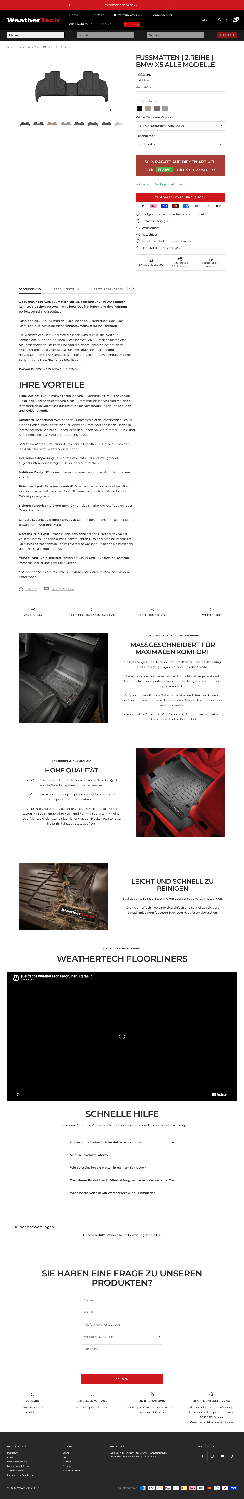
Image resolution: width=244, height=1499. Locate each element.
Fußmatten (96, 15)
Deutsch (204, 20)
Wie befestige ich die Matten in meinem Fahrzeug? (108, 1167)
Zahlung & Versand (16, 1470)
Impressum (12, 1453)
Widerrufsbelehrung (17, 1462)
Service (106, 23)
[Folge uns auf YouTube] (222, 1456)
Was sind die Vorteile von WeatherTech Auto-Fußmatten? (112, 1193)
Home (73, 15)
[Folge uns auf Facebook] (202, 1456)
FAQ (65, 1457)
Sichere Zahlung (62, 589)
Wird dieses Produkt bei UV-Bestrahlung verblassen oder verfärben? (120, 1180)
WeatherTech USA (72, 1470)
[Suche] (219, 20)
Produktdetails (66, 289)
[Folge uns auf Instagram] (212, 1456)
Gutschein (131, 24)
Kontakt (67, 1462)
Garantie (31, 589)
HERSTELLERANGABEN (107, 289)
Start (10, 47)
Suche (66, 1453)
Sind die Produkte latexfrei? (90, 1155)
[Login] (227, 20)
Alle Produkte (79, 23)
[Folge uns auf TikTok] (232, 1456)
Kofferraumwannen (128, 15)
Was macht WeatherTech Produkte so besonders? (106, 1142)
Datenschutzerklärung (18, 1466)
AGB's (10, 1457)
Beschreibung (30, 289)
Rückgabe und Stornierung (20, 1475)
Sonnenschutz (161, 15)
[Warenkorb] (235, 20)
